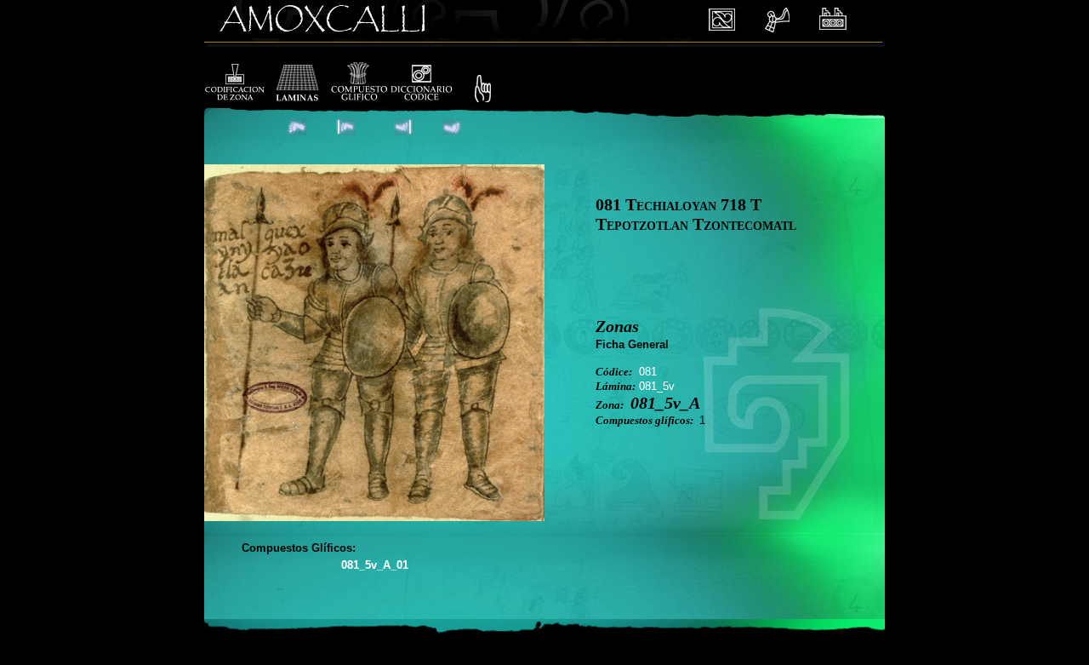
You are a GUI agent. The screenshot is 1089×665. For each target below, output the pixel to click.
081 (648, 371)
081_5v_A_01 (374, 565)
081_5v (657, 386)
